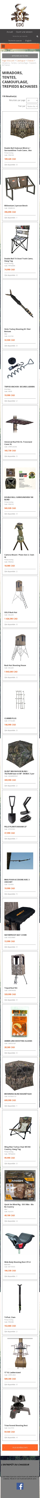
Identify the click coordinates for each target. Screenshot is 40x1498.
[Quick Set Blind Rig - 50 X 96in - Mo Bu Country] (20, 1185)
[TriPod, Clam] (20, 1298)
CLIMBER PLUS (10, 718)
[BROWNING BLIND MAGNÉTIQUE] (20, 1075)
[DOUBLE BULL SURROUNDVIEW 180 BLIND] (20, 478)
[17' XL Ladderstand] (20, 1353)
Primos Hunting (8, 153)
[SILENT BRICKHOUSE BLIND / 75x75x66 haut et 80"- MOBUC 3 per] (20, 752)
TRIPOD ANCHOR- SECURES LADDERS (19, 387)
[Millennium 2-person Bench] (20, 187)
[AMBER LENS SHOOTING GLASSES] (20, 1022)
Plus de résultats (20, 1448)
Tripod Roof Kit (10, 988)
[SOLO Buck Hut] (20, 593)
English (28, 40)
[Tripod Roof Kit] (20, 969)
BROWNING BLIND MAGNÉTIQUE (18, 1094)
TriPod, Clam (9, 1317)
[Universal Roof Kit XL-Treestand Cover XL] (20, 423)
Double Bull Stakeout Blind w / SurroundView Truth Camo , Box (18, 149)
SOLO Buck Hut (10, 612)
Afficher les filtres (20, 56)
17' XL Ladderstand (12, 1372)
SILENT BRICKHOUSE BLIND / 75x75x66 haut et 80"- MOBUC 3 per (19, 772)
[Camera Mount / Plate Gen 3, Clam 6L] (20, 536)
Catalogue (20, 60)
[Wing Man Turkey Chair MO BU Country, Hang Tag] (20, 1128)
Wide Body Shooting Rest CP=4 (17, 1262)
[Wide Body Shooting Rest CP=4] (20, 1243)
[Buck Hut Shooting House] (20, 646)
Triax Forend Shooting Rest (16, 1425)
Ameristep (7, 389)
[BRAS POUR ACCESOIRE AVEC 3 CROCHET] (20, 861)
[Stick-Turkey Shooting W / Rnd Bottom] (20, 304)
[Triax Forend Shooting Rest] (20, 1406)
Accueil (10, 32)
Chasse (30, 60)
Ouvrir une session (24, 32)
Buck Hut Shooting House (15, 665)
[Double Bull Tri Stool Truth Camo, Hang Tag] (20, 240)
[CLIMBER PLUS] (20, 699)
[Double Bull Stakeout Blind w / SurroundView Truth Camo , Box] (20, 129)
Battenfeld (7, 1264)
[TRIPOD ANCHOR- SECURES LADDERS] (20, 368)
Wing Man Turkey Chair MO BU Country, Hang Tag (17, 1148)
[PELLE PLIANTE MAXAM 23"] (20, 808)
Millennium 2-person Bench (16, 205)
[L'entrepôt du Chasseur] (20, 14)
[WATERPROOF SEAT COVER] (20, 916)
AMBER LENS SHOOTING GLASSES (18, 1041)
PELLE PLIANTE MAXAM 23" (15, 826)
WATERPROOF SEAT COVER (15, 935)
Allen (5, 334)
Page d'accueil (8, 60)
